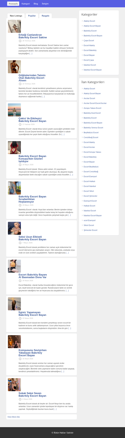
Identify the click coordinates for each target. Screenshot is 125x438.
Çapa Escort (89, 41)
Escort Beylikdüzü (91, 167)
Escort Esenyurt (90, 176)
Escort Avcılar (89, 147)
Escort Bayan (89, 55)
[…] (30, 53)
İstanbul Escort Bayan (93, 70)
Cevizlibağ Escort (91, 137)
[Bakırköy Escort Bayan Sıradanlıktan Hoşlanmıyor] (14, 194)
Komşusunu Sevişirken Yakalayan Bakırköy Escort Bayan (32, 353)
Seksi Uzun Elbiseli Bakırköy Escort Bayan (32, 238)
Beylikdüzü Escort (91, 133)
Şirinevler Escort (90, 230)
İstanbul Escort (90, 65)
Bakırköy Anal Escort (92, 113)
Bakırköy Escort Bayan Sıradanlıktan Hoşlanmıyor (32, 199)
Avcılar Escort (89, 98)
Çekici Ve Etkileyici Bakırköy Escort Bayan (32, 120)
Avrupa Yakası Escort (92, 108)
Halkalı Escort (89, 206)
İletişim (45, 3)
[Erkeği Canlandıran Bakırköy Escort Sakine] (14, 32)
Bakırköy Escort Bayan (93, 36)
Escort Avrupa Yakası (92, 152)
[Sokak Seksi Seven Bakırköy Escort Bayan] (14, 390)
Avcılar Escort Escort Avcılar (95, 103)
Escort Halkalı (89, 181)
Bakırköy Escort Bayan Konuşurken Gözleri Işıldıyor (32, 159)
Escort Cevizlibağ (91, 172)
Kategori (26, 3)
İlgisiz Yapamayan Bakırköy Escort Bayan (32, 313)
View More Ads (13, 417)
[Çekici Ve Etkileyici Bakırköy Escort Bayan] (14, 116)
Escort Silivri (89, 191)
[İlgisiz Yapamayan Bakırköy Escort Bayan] (14, 310)
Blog (36, 3)
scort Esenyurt (89, 220)
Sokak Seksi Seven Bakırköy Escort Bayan (32, 394)
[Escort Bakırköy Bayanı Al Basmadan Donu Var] (14, 272)
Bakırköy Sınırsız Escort (93, 128)
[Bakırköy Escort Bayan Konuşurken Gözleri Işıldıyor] (14, 153)
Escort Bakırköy (90, 50)
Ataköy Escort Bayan (92, 26)
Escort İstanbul (90, 186)
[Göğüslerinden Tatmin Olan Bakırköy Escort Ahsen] (14, 73)
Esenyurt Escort (90, 201)
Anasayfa (13, 3)
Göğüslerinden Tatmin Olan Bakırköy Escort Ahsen (32, 78)
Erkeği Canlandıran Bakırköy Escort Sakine (33, 36)
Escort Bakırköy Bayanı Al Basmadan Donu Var (33, 276)
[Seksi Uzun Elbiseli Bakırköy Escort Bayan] (14, 234)
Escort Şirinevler (90, 196)
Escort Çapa (89, 60)
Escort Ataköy (89, 45)
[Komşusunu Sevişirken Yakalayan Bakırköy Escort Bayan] (14, 347)
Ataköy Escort (89, 21)
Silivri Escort (89, 225)
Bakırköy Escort (90, 31)
